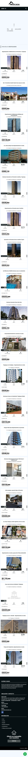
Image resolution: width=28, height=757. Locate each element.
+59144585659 (4, 706)
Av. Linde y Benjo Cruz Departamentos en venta (14, 145)
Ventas (3, 720)
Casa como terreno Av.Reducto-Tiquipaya (14, 584)
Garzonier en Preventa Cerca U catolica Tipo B (14, 239)
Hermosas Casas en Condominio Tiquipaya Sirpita (14, 396)
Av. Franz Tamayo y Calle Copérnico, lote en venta (14, 521)
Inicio (3, 719)
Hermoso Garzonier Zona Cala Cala (14, 302)
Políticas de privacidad (6, 728)
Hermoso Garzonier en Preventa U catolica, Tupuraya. (14, 176)
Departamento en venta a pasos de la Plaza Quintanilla (14, 552)
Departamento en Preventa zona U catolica (14, 208)
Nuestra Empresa (5, 724)
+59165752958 (4, 703)
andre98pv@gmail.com (6, 709)
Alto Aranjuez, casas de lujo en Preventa (14, 490)
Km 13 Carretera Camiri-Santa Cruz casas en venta (14, 82)
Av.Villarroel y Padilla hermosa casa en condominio (14, 270)
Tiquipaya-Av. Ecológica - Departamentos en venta (14, 365)
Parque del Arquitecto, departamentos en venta (14, 647)
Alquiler (3, 722)
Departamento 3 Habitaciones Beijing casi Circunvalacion (14, 115)
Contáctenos (4, 726)
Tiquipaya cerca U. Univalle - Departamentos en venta (14, 615)
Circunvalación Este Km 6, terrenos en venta (14, 333)
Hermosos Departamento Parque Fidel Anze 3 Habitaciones (14, 459)
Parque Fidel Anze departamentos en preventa (14, 427)
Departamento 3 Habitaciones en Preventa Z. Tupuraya (14, 51)
